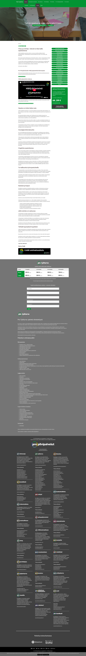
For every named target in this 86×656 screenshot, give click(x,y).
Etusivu (26, 1)
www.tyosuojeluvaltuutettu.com (40, 485)
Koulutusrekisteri (60, 82)
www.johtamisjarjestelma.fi (43, 450)
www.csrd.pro (55, 603)
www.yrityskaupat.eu (56, 567)
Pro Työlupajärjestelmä (59, 1)
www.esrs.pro (55, 604)
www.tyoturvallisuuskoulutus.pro (40, 585)
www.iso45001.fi (56, 511)
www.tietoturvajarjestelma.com (58, 512)
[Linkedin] (21, 46)
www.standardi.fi (56, 507)
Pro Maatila (19, 598)
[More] (25, 46)
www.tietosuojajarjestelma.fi (21, 465)
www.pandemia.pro (38, 566)
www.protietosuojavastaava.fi (22, 474)
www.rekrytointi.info (20, 500)
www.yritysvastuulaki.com (57, 608)
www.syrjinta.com (56, 480)
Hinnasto (59, 84)
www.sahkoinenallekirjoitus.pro (40, 600)
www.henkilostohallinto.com (21, 497)
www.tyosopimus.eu (20, 496)
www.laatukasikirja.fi (56, 515)
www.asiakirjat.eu (56, 562)
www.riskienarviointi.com (39, 473)
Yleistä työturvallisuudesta (59, 50)
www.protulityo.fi (38, 507)
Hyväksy (39, 654)
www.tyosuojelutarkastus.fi (39, 475)
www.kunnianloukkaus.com (57, 478)
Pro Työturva (40, 1)
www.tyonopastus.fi (38, 481)
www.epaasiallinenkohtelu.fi (57, 482)
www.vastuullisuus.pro (20, 535)
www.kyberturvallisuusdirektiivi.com (22, 589)
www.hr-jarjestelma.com (21, 492)
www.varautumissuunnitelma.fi (40, 564)
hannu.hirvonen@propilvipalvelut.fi (49, 439)
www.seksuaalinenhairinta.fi (57, 472)
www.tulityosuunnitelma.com (39, 513)
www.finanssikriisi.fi (38, 568)
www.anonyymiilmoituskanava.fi (22, 530)
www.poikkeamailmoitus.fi (21, 475)
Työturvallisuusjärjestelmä (59, 48)
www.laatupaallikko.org (57, 514)
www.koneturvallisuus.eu (21, 516)
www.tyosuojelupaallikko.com (40, 479)
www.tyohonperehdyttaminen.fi (58, 486)
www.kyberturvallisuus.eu (21, 588)
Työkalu (37, 5)
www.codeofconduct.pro (21, 536)
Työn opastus (19, 1)
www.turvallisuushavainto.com (58, 473)
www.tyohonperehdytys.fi (39, 480)
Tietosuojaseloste (46, 654)
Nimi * (28, 291)
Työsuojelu (60, 69)
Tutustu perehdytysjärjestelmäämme (39, 25)
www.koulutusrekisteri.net (39, 482)
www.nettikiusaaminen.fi (57, 476)
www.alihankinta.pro (20, 557)
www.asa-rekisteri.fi (38, 488)
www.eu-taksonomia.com (57, 609)
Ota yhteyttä (50, 25)
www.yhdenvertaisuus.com (57, 485)
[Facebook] (18, 46)
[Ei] (84, 654)
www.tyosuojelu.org (38, 476)
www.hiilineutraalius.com (39, 542)
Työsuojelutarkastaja (59, 73)
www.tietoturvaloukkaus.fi (21, 473)
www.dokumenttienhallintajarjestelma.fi (59, 566)
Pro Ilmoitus (52, 1)
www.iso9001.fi (55, 508)
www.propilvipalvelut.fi (43, 449)
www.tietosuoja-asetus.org (21, 470)
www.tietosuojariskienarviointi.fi (22, 476)
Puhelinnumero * (29, 304)
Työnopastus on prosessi (33, 1)
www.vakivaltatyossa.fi (57, 481)
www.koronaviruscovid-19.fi (39, 569)
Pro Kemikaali (55, 616)
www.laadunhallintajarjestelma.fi (58, 501)
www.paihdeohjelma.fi (38, 486)
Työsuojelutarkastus (59, 71)
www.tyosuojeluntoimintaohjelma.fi (41, 474)
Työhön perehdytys (59, 63)
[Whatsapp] (22, 46)
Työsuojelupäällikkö (59, 65)
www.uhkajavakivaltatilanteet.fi (58, 479)
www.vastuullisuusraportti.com (22, 534)
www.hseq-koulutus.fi (38, 586)
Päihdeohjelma (59, 75)
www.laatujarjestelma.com (57, 506)
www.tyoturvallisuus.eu (39, 487)
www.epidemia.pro (38, 565)
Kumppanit (26, 5)
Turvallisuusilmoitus (59, 61)
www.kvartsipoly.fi (38, 489)
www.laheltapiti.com (56, 474)
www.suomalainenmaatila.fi (21, 606)
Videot (41, 5)
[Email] (24, 46)
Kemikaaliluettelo (60, 52)
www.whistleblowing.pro (21, 531)
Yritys (28, 295)
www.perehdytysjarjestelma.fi (21, 569)
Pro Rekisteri (37, 608)
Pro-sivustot (67, 1)
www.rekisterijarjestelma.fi (39, 617)
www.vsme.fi (55, 605)
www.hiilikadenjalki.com (39, 548)
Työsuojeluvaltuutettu (59, 67)
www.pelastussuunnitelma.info (40, 469)
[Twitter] (20, 46)
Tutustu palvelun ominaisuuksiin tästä (59, 107)
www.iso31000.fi (56, 513)
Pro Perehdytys (46, 1)
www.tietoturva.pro (20, 469)
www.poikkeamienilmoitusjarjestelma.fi (59, 466)
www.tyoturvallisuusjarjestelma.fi (33, 431)
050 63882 (42, 439)
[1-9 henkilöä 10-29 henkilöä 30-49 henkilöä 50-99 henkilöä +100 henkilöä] (43, 289)
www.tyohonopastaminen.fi (57, 487)
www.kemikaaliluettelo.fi (39, 470)
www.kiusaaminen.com (57, 475)
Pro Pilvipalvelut (32, 5)
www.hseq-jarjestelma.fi (21, 553)
